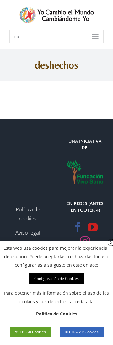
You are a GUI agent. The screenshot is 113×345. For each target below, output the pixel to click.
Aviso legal (27, 232)
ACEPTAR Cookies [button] (30, 332)
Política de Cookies (56, 314)
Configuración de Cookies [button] (56, 278)
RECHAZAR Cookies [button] (82, 332)
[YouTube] (93, 227)
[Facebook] (78, 227)
